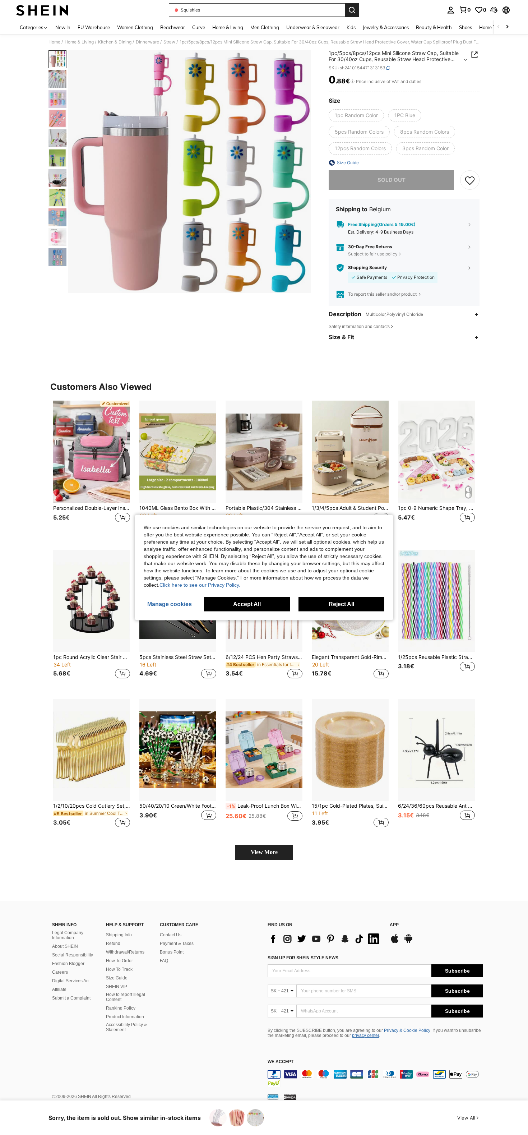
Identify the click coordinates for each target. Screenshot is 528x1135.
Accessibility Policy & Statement (126, 1027)
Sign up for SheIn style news (303, 957)
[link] (465, 9)
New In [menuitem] (62, 27)
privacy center (365, 1035)
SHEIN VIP (116, 986)
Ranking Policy (120, 1008)
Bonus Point (172, 952)
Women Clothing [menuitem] (135, 27)
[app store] (395, 942)
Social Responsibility (72, 955)
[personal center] (450, 10)
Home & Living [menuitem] (227, 27)
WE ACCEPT (280, 1062)
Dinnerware (147, 42)
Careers (60, 972)
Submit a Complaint (71, 998)
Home (54, 42)
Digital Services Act (70, 980)
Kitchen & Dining (114, 42)
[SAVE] (470, 180)
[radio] (356, 115)
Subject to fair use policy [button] (373, 254)
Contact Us (170, 934)
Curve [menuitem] (198, 27)
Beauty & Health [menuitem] (434, 27)
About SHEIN (65, 946)
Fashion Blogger (68, 963)
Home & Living (79, 42)
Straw (169, 42)
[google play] (408, 942)
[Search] (352, 10)
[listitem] (91, 469)
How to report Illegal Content (125, 997)
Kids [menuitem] (351, 27)
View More (264, 852)
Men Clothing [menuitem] (264, 27)
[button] (494, 10)
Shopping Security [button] (367, 267)
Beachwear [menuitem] (172, 27)
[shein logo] (42, 10)
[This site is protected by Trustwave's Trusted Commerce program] (273, 1096)
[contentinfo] (375, 1078)
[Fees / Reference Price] (353, 81)
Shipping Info (119, 934)
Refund (113, 943)
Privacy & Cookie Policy (407, 1030)
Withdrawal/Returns (125, 952)
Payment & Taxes (177, 943)
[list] (325, 938)
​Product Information (125, 1016)
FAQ (164, 960)
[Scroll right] (507, 27)
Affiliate (59, 989)
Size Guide (117, 978)
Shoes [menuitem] (465, 27)
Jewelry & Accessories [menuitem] (386, 27)
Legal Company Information (67, 935)
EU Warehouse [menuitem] (94, 27)
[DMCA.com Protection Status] (290, 1096)
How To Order (119, 960)
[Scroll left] (498, 27)
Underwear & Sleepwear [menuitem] (312, 27)
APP (394, 925)
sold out (392, 179)
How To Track (119, 969)
